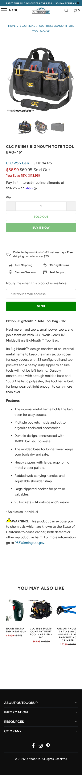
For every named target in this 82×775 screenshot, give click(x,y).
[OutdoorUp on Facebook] (33, 746)
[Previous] (9, 79)
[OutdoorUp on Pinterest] (48, 746)
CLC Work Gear (17, 163)
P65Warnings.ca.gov (29, 543)
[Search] (66, 10)
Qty (8, 197)
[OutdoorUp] (41, 10)
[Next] (72, 79)
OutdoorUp (32, 759)
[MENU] (2, 10)
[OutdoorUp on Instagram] (41, 746)
